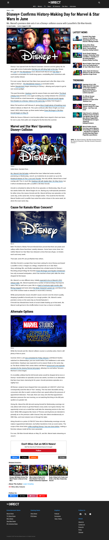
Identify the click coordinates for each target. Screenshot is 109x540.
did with (47, 181)
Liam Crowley (12, 26)
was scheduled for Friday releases (37, 358)
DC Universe (56, 6)
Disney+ (73, 142)
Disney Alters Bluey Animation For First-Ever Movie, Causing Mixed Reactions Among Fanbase (90, 47)
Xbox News (34, 513)
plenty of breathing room (53, 105)
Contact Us (81, 524)
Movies (40, 6)
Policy (80, 529)
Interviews (73, 6)
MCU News (10, 518)
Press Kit (81, 527)
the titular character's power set (43, 288)
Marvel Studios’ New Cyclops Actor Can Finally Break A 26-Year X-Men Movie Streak (91, 65)
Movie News (10, 513)
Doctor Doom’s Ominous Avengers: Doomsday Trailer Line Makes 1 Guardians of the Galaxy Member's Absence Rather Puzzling (91, 57)
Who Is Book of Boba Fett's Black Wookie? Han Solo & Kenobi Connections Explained (38, 478)
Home (8, 10)
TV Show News (11, 516)
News (49, 6)
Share (15, 457)
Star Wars (65, 6)
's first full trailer (19, 173)
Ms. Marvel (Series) (80, 139)
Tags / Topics (58, 518)
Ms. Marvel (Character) (77, 141)
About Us (81, 522)
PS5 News (34, 516)
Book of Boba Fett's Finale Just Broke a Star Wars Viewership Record (58, 478)
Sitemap (80, 532)
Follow (14, 495)
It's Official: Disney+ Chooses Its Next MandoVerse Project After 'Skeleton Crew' (90, 98)
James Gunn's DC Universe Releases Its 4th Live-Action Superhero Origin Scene (91, 72)
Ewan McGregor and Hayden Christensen (50, 271)
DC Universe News (12, 524)
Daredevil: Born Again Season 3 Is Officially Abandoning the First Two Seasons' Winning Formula (90, 39)
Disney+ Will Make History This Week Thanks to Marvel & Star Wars (19, 478)
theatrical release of (26, 178)
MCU (34, 6)
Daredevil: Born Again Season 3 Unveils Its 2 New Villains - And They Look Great (91, 107)
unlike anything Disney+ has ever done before (43, 426)
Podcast (56, 513)
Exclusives (57, 516)
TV (45, 6)
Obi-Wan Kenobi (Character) (93, 141)
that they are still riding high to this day (45, 69)
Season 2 (32, 84)
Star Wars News (11, 521)
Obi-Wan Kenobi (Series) (94, 139)
